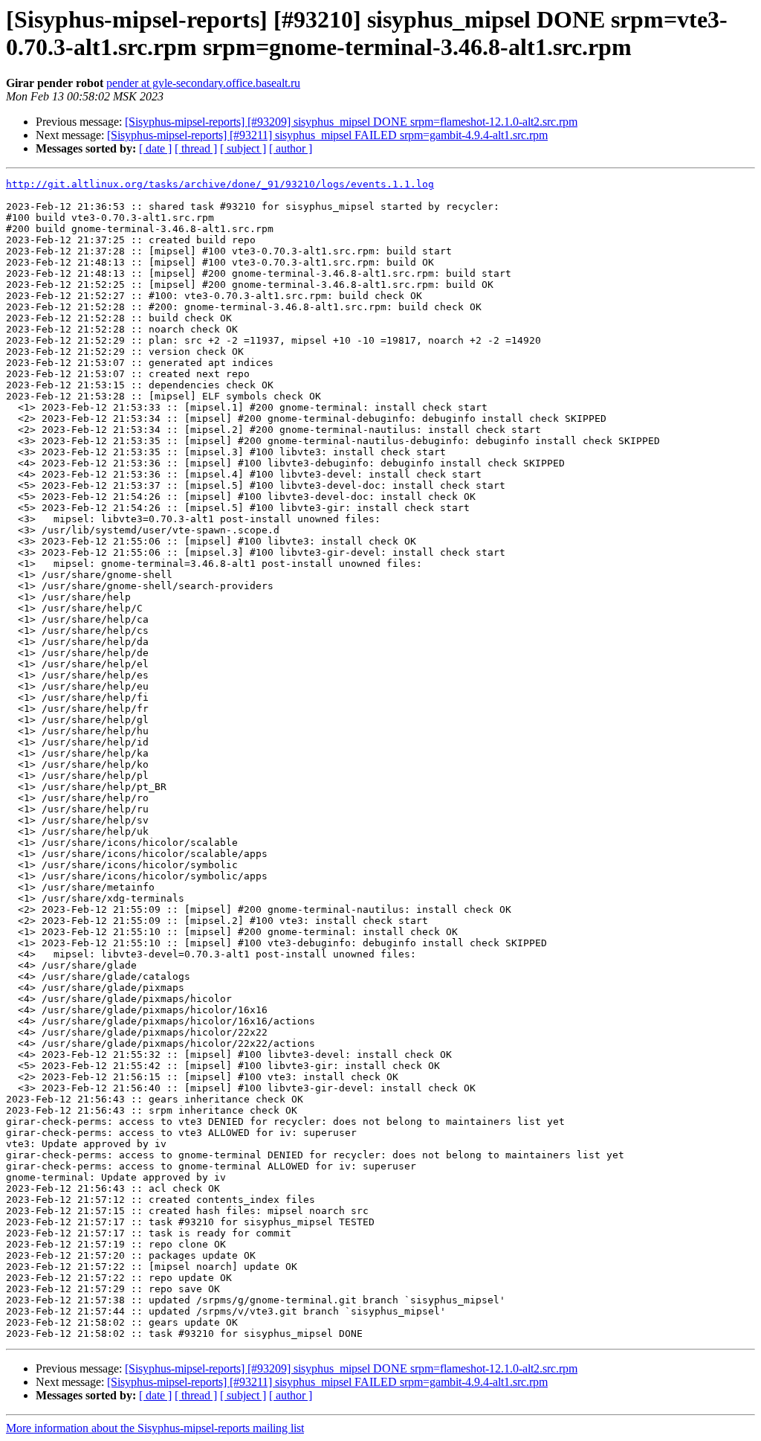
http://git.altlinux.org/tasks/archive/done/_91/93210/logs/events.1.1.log (220, 184)
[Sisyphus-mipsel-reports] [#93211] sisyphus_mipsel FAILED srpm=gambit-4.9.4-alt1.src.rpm (327, 135)
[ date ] (155, 148)
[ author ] (290, 148)
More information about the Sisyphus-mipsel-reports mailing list (155, 1428)
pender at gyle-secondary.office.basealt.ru (203, 83)
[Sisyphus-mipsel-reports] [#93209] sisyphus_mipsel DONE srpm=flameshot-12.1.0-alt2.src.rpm (351, 121)
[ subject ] (243, 148)
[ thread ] (196, 148)
